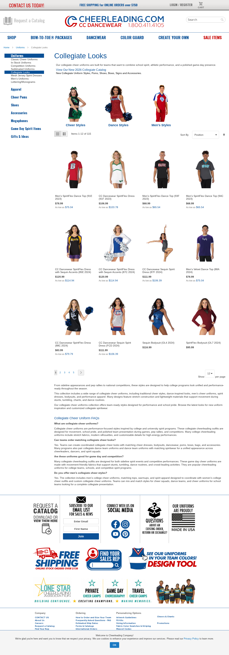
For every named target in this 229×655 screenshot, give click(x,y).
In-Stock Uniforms (21, 62)
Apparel (16, 89)
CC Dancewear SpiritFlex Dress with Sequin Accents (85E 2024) (73, 271)
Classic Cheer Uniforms (24, 59)
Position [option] (198, 134)
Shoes (15, 105)
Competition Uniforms (23, 65)
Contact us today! (26, 5)
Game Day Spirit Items (26, 129)
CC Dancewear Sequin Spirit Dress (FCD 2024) (115, 344)
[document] (114, 641)
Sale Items (212, 37)
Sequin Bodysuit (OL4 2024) (158, 342)
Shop (11, 37)
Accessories (19, 113)
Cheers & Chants (165, 616)
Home (7, 47)
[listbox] (205, 135)
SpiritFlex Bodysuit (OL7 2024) (203, 342)
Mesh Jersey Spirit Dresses (26, 75)
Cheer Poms (19, 97)
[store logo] (114, 21)
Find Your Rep (42, 629)
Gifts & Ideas (20, 136)
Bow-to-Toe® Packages (51, 37)
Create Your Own (174, 37)
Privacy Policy (191, 638)
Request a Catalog (29, 20)
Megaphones (19, 121)
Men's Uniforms (20, 78)
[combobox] (205, 20)
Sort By (184, 134)
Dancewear (96, 37)
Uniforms (20, 47)
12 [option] (208, 373)
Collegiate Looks (20, 72)
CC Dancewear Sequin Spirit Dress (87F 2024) (158, 271)
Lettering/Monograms (23, 81)
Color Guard (132, 37)
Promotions (163, 623)
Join (81, 536)
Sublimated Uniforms (23, 69)
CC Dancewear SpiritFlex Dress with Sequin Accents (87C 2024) (117, 271)
